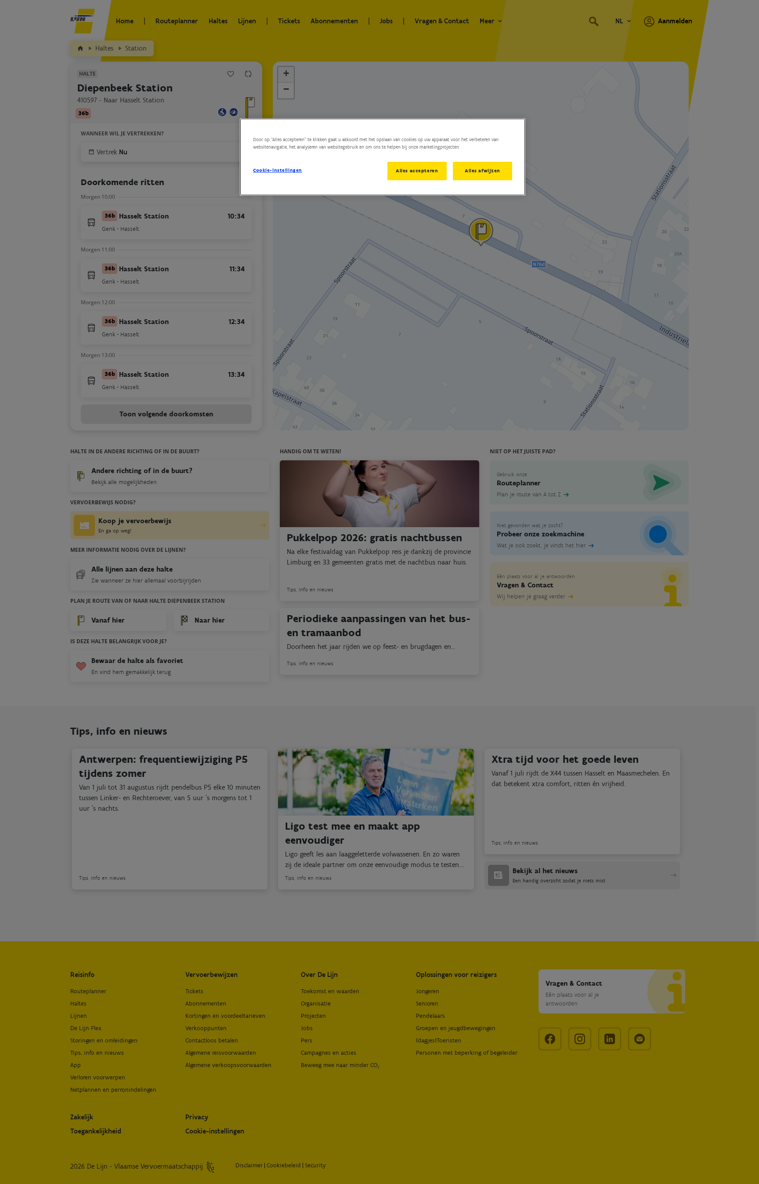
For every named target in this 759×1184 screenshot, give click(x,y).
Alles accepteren (417, 171)
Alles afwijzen (482, 171)
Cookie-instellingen (277, 170)
